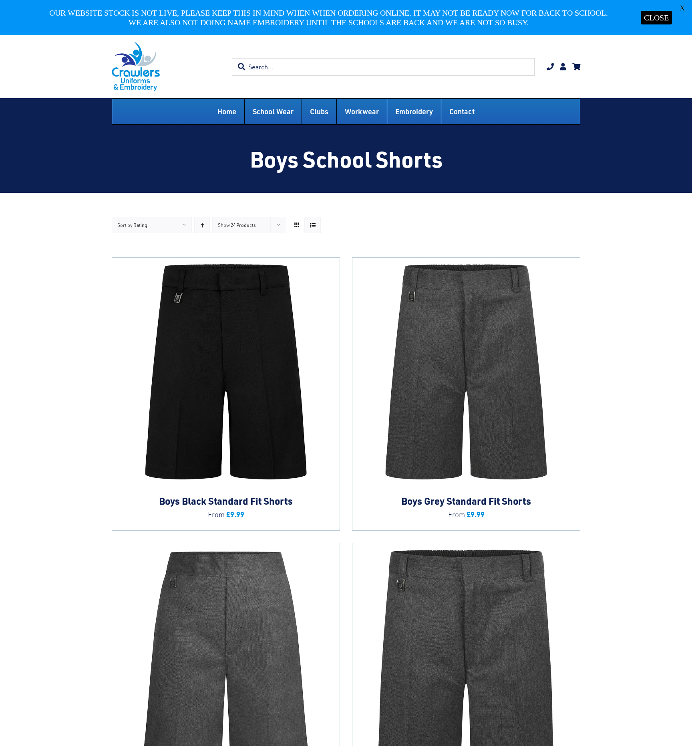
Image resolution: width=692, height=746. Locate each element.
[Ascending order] (202, 225)
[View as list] (312, 225)
